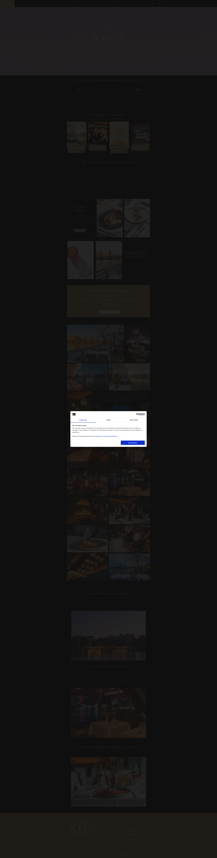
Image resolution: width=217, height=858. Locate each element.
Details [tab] (108, 420)
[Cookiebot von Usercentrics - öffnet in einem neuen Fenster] (137, 414)
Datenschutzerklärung (110, 436)
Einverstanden (133, 442)
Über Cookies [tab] (134, 420)
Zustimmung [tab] (83, 420)
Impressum (98, 436)
